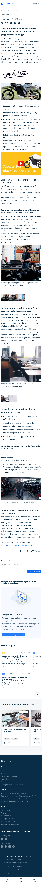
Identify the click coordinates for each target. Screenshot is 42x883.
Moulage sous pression (9, 821)
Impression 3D (6, 816)
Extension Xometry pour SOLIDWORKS (15, 802)
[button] (20, 19)
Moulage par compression (10, 824)
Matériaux (4, 771)
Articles (3, 774)
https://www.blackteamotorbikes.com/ (16, 545)
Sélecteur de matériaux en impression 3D (16, 793)
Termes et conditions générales (15, 863)
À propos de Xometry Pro (13, 859)
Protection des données (13, 866)
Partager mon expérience (12, 635)
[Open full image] (39, 279)
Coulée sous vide (7, 827)
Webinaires (5, 779)
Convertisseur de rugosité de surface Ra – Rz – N (18, 796)
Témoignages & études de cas (16, 11)
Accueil (4, 11)
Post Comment (34, 571)
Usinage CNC (5, 810)
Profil (21, 881)
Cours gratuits (6, 782)
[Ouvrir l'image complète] (39, 498)
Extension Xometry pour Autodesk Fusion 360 (17, 799)
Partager (38, 551)
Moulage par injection (9, 819)
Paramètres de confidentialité (15, 870)
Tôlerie (3, 813)
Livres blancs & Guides (9, 776)
